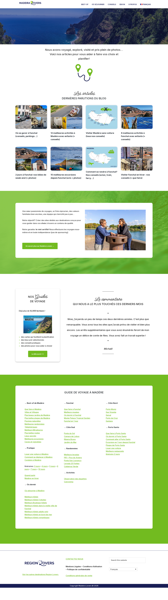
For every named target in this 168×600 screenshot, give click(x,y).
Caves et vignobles (33, 442)
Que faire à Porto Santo (116, 433)
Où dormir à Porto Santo (116, 436)
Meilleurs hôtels (31, 497)
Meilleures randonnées (34, 424)
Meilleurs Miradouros (34, 430)
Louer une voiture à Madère (36, 454)
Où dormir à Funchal (72, 415)
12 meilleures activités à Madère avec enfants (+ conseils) (63, 136)
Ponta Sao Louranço (72, 460)
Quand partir (30, 475)
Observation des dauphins (75, 479)
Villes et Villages (32, 412)
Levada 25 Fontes (71, 463)
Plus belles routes (32, 433)
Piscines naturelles (33, 421)
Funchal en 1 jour (71, 421)
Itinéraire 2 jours (113, 454)
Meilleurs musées (71, 412)
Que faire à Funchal (72, 409)
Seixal (108, 415)
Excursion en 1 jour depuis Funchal (120, 442)
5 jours (52, 466)
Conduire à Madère (33, 460)
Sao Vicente (111, 412)
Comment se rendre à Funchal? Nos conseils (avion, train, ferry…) (101, 175)
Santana (109, 421)
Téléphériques (31, 427)
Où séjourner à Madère (34, 491)
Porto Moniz (111, 409)
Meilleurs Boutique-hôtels (36, 503)
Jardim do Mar (70, 442)
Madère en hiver (32, 478)
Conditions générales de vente (79, 575)
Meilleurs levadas (71, 454)
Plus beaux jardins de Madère (37, 415)
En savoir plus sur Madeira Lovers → (40, 246)
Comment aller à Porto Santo (118, 439)
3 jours (37, 466)
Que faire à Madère (33, 409)
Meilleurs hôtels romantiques (37, 517)
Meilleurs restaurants (115, 451)
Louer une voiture (113, 448)
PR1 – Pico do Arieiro (73, 457)
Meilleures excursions (34, 439)
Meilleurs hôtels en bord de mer (38, 514)
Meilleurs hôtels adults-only (36, 511)
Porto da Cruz (112, 418)
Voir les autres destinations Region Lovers (40, 574)
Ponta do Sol (69, 433)
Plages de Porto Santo (115, 445)
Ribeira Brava (70, 439)
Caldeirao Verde (71, 466)
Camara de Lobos (71, 436)
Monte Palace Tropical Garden (77, 418)
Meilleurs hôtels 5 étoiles (35, 500)
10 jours (41, 469)
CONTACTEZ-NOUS (74, 559)
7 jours (33, 469)
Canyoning (68, 482)
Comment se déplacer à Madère (38, 457)
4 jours (45, 466)
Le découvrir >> (38, 354)
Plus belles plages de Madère (37, 418)
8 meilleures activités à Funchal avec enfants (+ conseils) (133, 136)
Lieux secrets (30, 436)
